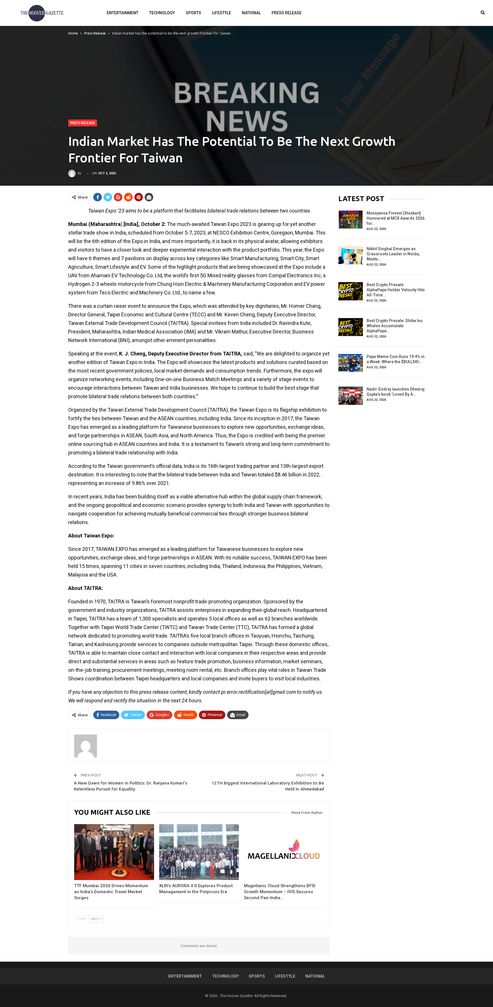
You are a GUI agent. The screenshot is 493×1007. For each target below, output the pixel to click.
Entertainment (122, 13)
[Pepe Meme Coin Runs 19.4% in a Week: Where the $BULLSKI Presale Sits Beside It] (350, 363)
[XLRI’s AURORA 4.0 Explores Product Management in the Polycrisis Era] (199, 852)
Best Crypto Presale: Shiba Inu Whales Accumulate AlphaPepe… (395, 325)
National (251, 13)
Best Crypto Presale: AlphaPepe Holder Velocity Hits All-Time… (396, 289)
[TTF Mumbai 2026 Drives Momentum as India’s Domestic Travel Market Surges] (114, 852)
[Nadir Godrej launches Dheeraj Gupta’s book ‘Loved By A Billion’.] (350, 396)
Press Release (287, 13)
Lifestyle (221, 13)
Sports (193, 13)
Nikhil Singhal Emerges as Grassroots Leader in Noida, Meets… (393, 253)
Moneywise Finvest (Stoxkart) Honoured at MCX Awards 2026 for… (396, 218)
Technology (162, 13)
